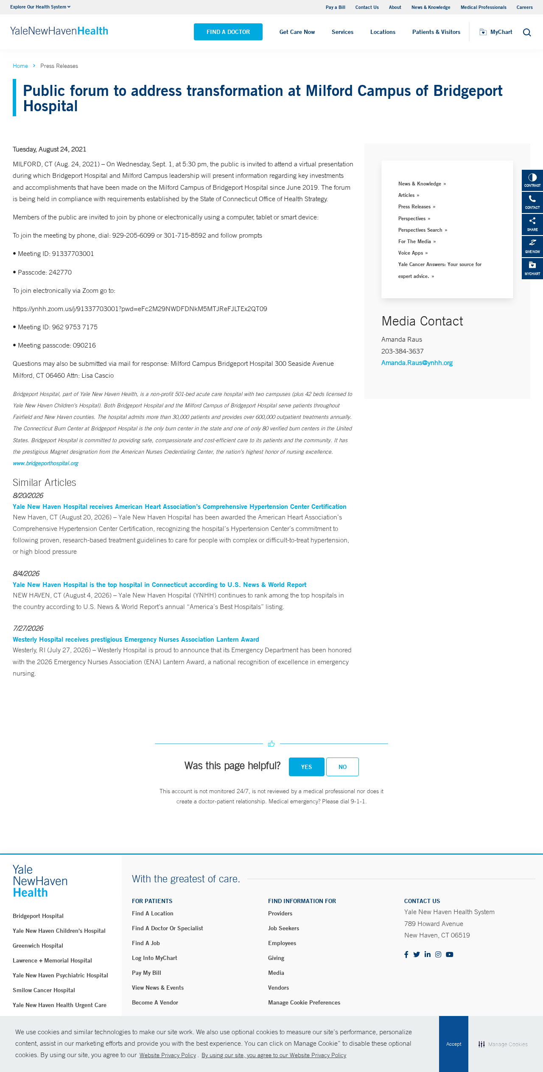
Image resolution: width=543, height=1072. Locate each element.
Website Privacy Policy (168, 1055)
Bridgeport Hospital (38, 916)
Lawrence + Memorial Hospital (52, 960)
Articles (406, 194)
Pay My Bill (146, 973)
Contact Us (367, 7)
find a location (153, 913)
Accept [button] (453, 1044)
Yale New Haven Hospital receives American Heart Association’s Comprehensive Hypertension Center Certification (180, 506)
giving (276, 958)
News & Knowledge (431, 7)
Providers (280, 913)
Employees (282, 943)
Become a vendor (155, 1002)
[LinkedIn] (428, 955)
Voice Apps (410, 252)
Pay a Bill (335, 7)
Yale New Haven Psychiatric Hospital (60, 975)
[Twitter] (416, 955)
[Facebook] (406, 955)
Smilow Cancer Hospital (44, 990)
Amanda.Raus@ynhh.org (417, 362)
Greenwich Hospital (38, 945)
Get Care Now (297, 32)
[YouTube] (449, 955)
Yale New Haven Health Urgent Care (59, 1005)
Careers (525, 7)
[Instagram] (438, 955)
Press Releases (414, 206)
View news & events (158, 987)
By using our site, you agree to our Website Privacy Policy (274, 1055)
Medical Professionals (484, 7)
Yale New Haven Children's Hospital (59, 930)
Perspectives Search (420, 229)
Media (276, 973)
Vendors (278, 987)
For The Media (414, 241)
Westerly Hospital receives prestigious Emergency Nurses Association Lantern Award (136, 638)
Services (342, 32)
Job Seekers (283, 928)
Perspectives (411, 218)
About (395, 7)
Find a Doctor (228, 32)
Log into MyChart (154, 958)
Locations (382, 32)
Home (20, 66)
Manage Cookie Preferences (304, 1002)
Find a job (146, 943)
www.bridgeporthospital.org (45, 463)
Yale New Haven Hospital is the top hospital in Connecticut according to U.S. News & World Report (159, 584)
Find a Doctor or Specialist (167, 928)
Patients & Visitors (436, 32)
